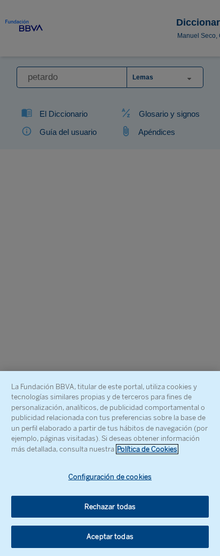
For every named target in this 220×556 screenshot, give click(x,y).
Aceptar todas (110, 537)
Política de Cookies (147, 449)
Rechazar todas (110, 507)
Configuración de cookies (110, 477)
